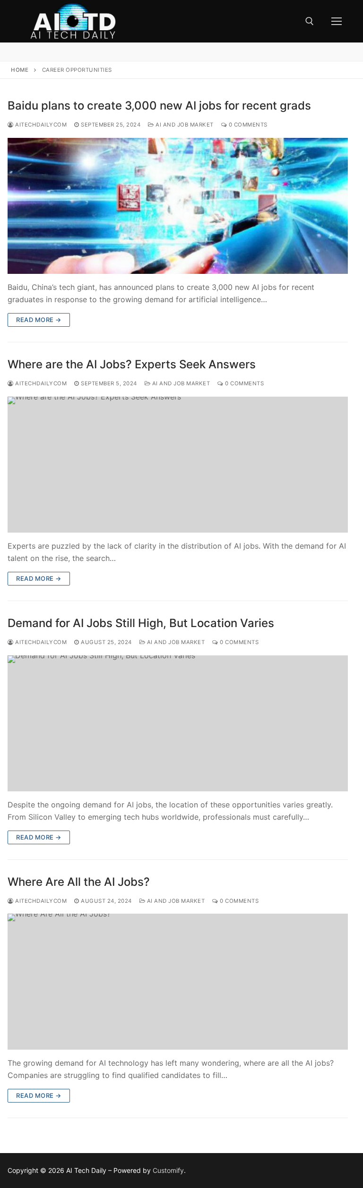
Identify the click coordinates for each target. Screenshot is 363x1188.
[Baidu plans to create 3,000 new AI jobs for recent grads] (178, 206)
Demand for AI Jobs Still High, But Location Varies (141, 623)
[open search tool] (309, 21)
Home (19, 70)
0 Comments (247, 124)
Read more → (38, 319)
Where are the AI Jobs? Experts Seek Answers (132, 364)
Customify (168, 1170)
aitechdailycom (40, 124)
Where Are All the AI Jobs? (79, 882)
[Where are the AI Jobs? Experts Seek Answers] (178, 465)
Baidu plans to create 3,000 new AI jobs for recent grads (159, 105)
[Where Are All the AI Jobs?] (178, 982)
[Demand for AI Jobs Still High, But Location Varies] (178, 723)
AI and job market (184, 124)
